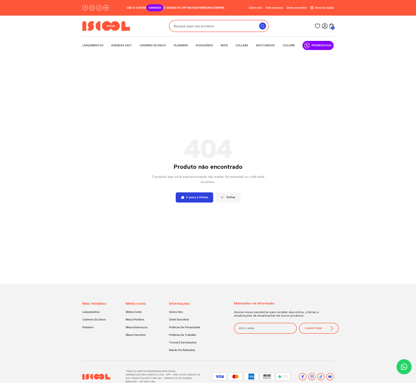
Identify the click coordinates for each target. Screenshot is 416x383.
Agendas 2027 (121, 45)
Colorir (289, 45)
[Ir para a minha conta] (325, 26)
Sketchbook (265, 45)
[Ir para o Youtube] (106, 8)
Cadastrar (313, 328)
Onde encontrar (296, 7)
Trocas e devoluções (183, 342)
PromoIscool (322, 45)
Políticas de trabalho (182, 334)
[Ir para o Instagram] (92, 8)
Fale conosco (274, 7)
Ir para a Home (197, 197)
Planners (181, 45)
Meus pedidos (135, 319)
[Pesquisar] (262, 26)
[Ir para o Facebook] (85, 8)
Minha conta (133, 312)
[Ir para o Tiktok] (99, 8)
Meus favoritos (136, 334)
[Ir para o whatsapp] (404, 366)
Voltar (230, 197)
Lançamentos (92, 45)
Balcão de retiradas (182, 350)
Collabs (242, 45)
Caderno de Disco (153, 45)
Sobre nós (255, 7)
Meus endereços (137, 327)
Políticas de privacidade (184, 327)
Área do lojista (324, 7)
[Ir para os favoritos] (317, 26)
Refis (224, 45)
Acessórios (204, 45)
